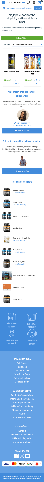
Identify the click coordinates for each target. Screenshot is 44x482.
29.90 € (15, 83)
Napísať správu (23, 130)
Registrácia (22, 366)
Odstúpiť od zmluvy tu (22, 417)
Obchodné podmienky (22, 410)
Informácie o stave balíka (22, 398)
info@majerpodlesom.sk (32, 478)
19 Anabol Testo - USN (11, 72)
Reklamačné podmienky (22, 406)
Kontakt (22, 430)
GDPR (22, 413)
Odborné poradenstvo (22, 402)
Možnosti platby (22, 381)
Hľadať (37, 8)
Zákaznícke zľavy (22, 378)
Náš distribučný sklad (22, 438)
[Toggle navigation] (4, 2)
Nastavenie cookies (34, 476)
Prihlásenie (22, 363)
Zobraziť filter (21, 38)
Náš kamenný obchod (22, 442)
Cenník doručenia (22, 374)
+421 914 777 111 (23, 123)
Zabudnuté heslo (22, 370)
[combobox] (27, 44)
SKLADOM (7, 80)
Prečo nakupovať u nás (22, 434)
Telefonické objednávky (22, 395)
